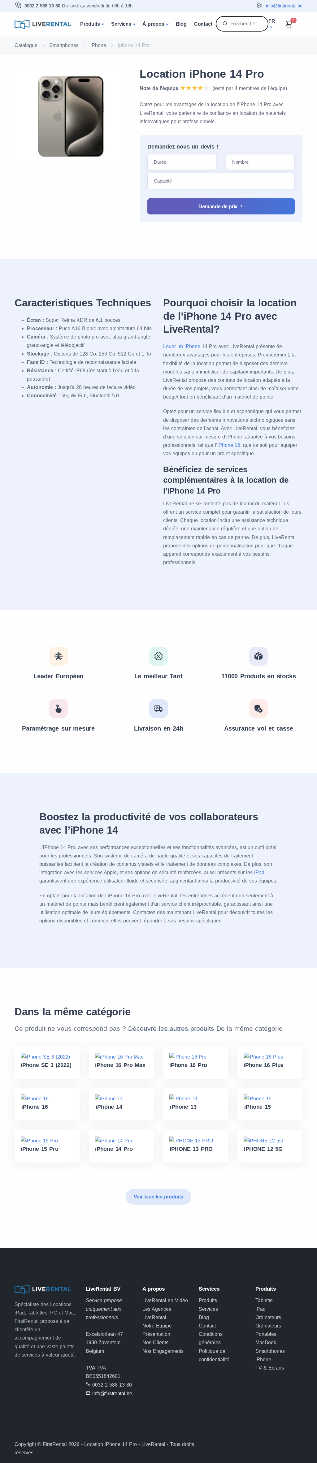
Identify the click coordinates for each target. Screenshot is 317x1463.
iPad (259, 872)
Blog (181, 24)
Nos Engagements (163, 1351)
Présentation (156, 1334)
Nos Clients (155, 1342)
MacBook (265, 1342)
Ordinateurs (268, 1317)
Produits (90, 24)
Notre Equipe (157, 1325)
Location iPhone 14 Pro (202, 74)
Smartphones (64, 45)
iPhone (263, 1359)
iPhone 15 (228, 445)
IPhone (98, 45)
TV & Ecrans (269, 1367)
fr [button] (271, 21)
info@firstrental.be (284, 5)
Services (121, 24)
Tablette (264, 1300)
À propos (153, 24)
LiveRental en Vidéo (165, 1300)
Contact (203, 24)
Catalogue (26, 45)
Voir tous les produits (159, 1196)
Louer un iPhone (181, 346)
